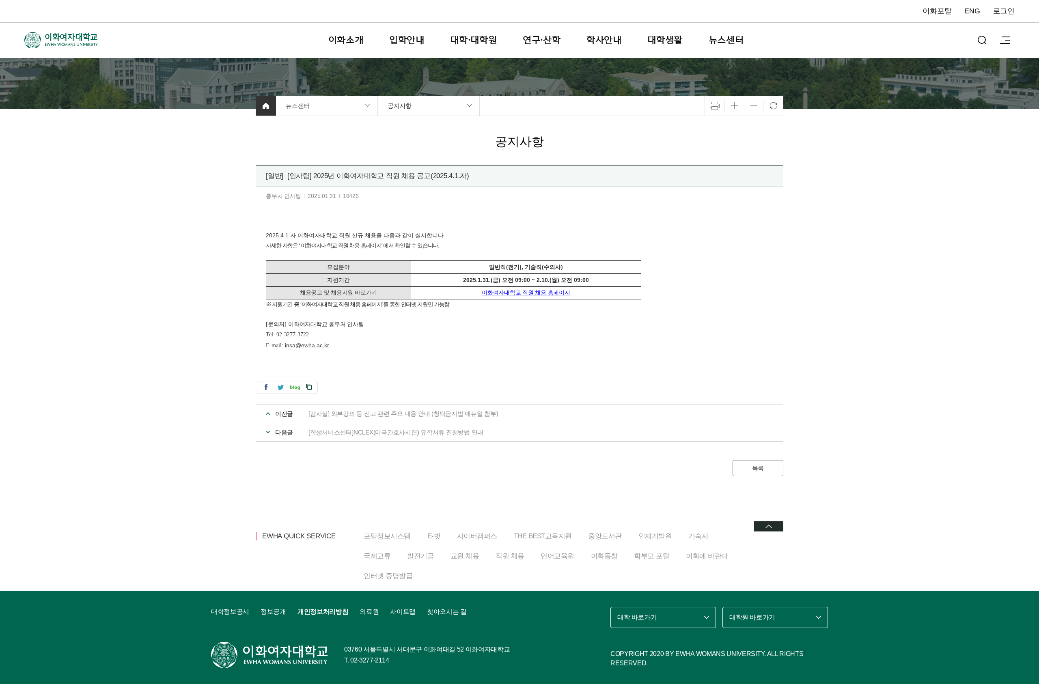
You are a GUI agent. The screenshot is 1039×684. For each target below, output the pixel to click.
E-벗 (434, 536)
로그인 (1004, 11)
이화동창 (604, 556)
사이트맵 (403, 611)
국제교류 (377, 556)
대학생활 (665, 40)
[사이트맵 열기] (1005, 40)
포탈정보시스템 (387, 536)
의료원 (369, 611)
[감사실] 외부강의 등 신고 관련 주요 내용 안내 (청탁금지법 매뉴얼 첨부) (403, 413)
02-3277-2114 (369, 660)
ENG (972, 11)
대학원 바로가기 (752, 617)
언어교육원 (557, 556)
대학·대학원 (473, 40)
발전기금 (420, 556)
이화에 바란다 (707, 556)
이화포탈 (937, 11)
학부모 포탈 (651, 556)
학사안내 (604, 40)
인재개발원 (655, 536)
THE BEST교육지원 (543, 536)
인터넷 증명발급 (388, 576)
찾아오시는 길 (447, 611)
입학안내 (407, 40)
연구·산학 (542, 40)
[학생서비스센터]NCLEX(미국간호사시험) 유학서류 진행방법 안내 (395, 432)
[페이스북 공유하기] (266, 387)
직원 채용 (510, 556)
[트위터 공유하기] (280, 387)
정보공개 (273, 611)
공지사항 (400, 105)
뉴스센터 (726, 40)
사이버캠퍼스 (477, 536)
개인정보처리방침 (322, 611)
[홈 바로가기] (266, 106)
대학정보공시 (230, 611)
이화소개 (346, 40)
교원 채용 (465, 556)
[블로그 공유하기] (295, 387)
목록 (758, 468)
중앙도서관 (605, 536)
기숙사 (698, 536)
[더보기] (768, 526)
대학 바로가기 (637, 617)
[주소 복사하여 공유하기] (309, 387)
